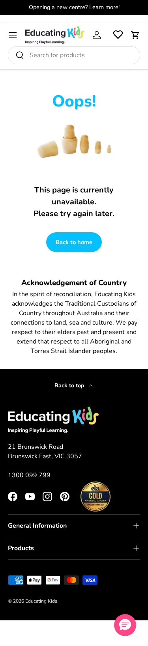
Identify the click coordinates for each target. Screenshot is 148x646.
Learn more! (104, 7)
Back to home (74, 242)
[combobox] (74, 55)
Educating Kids (41, 601)
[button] (135, 35)
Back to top (70, 385)
